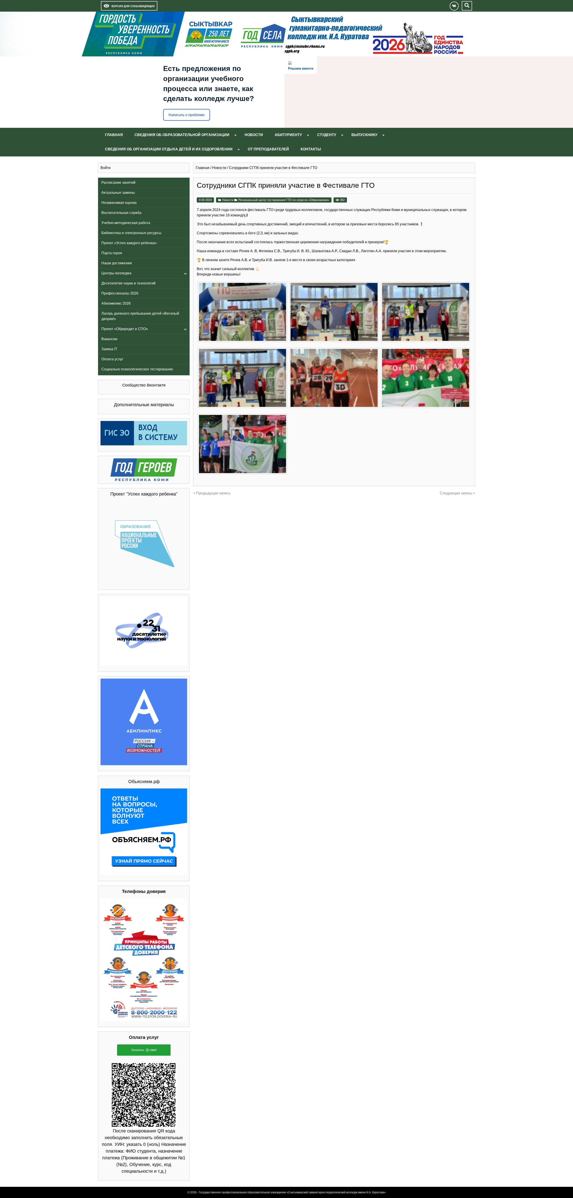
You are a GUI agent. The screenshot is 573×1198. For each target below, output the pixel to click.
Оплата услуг (112, 359)
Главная (114, 135)
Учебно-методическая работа (125, 223)
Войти (105, 168)
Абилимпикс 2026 (116, 303)
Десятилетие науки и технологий (128, 283)
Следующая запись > (457, 493)
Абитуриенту (288, 135)
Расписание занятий (118, 182)
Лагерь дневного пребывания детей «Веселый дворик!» (140, 316)
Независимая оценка (119, 203)
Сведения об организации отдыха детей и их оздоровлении (169, 149)
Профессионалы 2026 (119, 293)
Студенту (326, 135)
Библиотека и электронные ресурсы (131, 233)
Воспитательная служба (121, 213)
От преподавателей (268, 149)
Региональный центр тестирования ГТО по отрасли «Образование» (283, 200)
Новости (254, 135)
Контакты (311, 149)
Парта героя (111, 253)
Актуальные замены (118, 192)
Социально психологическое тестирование (137, 369)
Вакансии (109, 339)
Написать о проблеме (187, 115)
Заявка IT (109, 349)
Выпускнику (364, 135)
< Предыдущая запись (211, 493)
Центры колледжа (116, 273)
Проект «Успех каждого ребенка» (129, 243)
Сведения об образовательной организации (182, 135)
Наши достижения (116, 263)
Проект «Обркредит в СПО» (124, 329)
